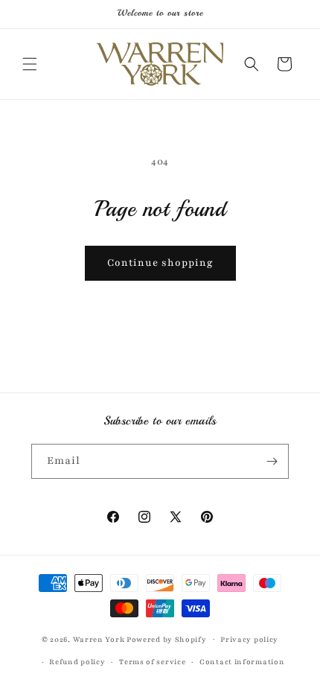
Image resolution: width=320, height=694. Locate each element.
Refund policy (77, 661)
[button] (29, 64)
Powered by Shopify (167, 638)
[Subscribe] (271, 461)
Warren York (100, 638)
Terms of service (152, 661)
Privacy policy (249, 639)
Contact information (241, 661)
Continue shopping (160, 263)
